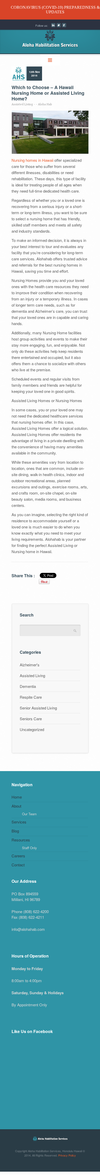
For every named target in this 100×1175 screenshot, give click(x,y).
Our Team (29, 813)
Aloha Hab (45, 104)
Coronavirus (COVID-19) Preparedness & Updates (55, 9)
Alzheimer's (29, 664)
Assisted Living (22, 104)
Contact (18, 864)
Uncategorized (32, 729)
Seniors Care (31, 718)
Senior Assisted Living (38, 707)
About (16, 806)
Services (19, 822)
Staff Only (29, 847)
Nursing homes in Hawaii (32, 160)
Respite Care (31, 697)
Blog (15, 830)
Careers (18, 855)
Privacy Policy (67, 1155)
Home (17, 797)
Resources (21, 839)
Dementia (28, 686)
